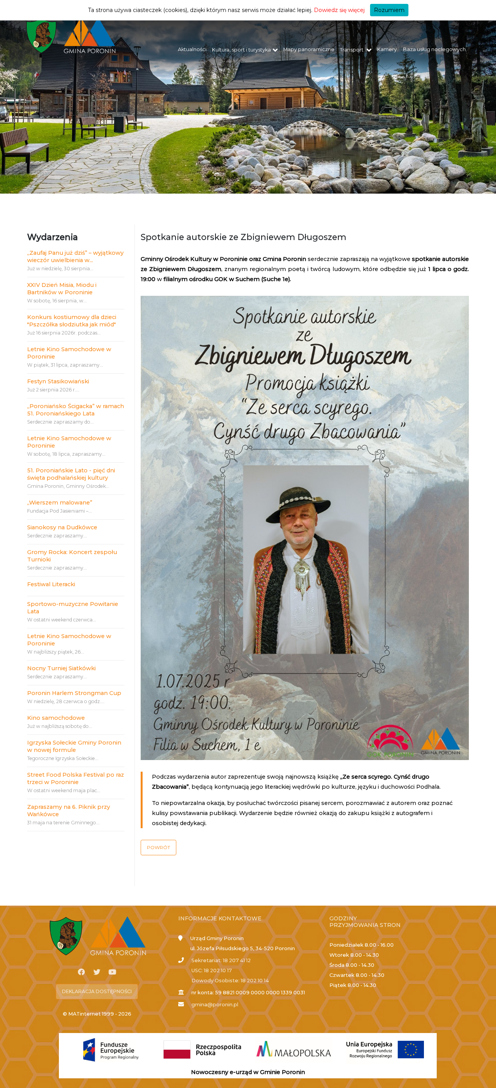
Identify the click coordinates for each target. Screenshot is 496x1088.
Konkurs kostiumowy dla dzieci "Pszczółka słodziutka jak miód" (71, 321)
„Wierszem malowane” (59, 502)
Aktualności (192, 49)
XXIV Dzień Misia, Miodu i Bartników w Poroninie (61, 288)
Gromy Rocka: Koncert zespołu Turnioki (72, 556)
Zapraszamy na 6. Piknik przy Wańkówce (68, 810)
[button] (158, 847)
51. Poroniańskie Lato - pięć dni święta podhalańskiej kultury (71, 474)
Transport (352, 50)
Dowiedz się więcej (339, 10)
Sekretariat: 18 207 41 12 (221, 960)
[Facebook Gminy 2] (81, 972)
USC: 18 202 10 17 (211, 970)
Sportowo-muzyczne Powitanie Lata (72, 608)
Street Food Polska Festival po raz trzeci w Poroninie (75, 778)
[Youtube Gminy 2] (112, 972)
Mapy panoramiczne (308, 49)
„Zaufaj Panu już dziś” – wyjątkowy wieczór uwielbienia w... (75, 256)
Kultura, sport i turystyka (241, 50)
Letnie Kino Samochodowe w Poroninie (69, 353)
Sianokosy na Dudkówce (62, 527)
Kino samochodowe (56, 717)
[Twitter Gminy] (97, 972)
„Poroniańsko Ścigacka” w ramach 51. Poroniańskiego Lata (75, 410)
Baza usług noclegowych (434, 49)
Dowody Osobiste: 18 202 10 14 (230, 980)
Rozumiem (389, 10)
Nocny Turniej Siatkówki (61, 668)
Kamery (387, 49)
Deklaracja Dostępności (97, 991)
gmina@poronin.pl (214, 1004)
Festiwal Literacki (51, 584)
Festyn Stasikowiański (58, 381)
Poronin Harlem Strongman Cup (74, 693)
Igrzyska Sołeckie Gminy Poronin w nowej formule (74, 746)
